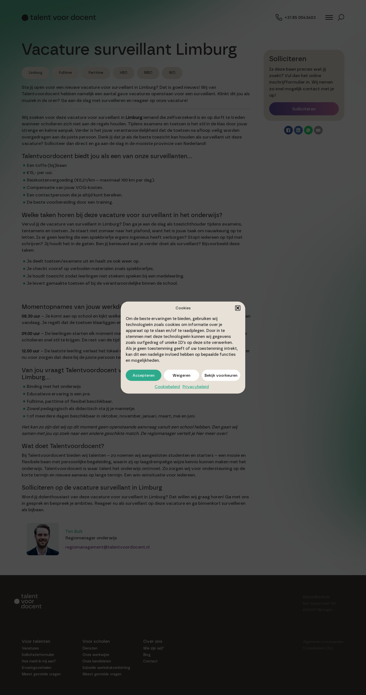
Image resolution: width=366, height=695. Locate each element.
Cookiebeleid (167, 386)
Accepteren (143, 375)
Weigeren (181, 375)
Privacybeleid (196, 386)
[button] (237, 307)
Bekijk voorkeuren (221, 375)
